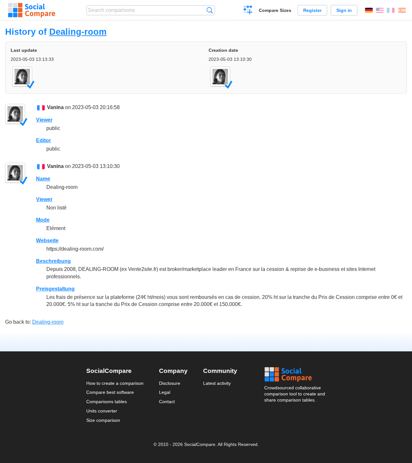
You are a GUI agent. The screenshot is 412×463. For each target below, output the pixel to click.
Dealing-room (78, 32)
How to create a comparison (115, 383)
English (380, 10)
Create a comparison (248, 10)
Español (402, 10)
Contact (167, 401)
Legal (164, 392)
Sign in (344, 10)
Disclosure (169, 383)
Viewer (44, 120)
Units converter (101, 410)
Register (312, 10)
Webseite (47, 240)
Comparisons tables (106, 401)
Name (43, 178)
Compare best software (110, 392)
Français (391, 10)
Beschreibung (53, 261)
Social (295, 374)
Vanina (55, 107)
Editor (43, 140)
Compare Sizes (275, 10)
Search (210, 10)
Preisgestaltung (55, 289)
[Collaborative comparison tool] (31, 10)
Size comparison (103, 420)
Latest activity (217, 383)
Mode (43, 220)
